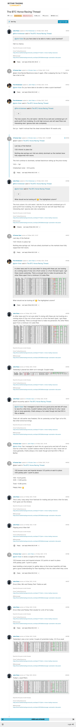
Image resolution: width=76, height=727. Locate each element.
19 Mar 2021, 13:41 (42, 100)
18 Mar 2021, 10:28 (30, 607)
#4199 (67, 636)
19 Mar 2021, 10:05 (30, 313)
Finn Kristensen (30, 30)
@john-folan (19, 39)
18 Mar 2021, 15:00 (30, 497)
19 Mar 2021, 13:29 (43, 138)
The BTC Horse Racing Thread (40, 33)
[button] (3, 724)
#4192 (67, 443)
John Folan (16, 30)
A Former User (17, 70)
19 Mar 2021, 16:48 (42, 30)
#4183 (67, 84)
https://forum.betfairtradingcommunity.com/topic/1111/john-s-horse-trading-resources (35, 52)
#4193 (67, 462)
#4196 (67, 554)
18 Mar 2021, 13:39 (30, 524)
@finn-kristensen (19, 33)
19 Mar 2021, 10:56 (42, 260)
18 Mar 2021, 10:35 (30, 581)
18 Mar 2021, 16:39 (41, 399)
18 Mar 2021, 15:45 (41, 443)
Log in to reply (63, 21)
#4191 (67, 399)
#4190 (67, 367)
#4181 (67, 30)
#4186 (67, 181)
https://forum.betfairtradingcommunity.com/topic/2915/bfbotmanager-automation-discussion (37, 57)
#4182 (67, 70)
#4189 (67, 313)
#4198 (67, 607)
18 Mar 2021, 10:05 (30, 636)
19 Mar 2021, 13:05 (42, 181)
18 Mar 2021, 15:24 (43, 462)
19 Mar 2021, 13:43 (43, 70)
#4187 (67, 235)
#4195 (67, 524)
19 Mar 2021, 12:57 (32, 235)
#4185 (67, 138)
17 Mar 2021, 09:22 (30, 675)
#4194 (67, 497)
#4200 (67, 675)
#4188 (67, 260)
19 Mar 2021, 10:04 (30, 367)
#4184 (67, 100)
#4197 (67, 581)
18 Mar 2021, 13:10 (41, 554)
